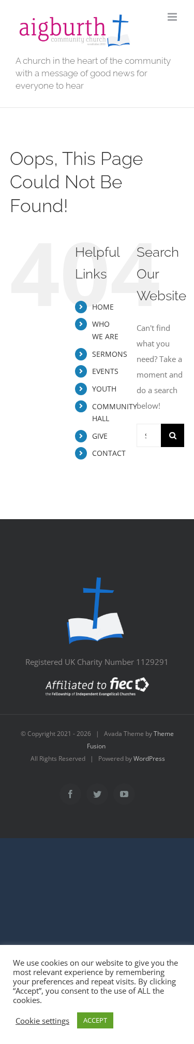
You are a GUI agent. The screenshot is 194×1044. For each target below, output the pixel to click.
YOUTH (104, 389)
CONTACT (109, 453)
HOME (103, 307)
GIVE (100, 436)
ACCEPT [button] (95, 1020)
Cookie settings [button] (42, 1020)
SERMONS (109, 354)
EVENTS (105, 371)
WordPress (149, 758)
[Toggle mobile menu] (173, 16)
